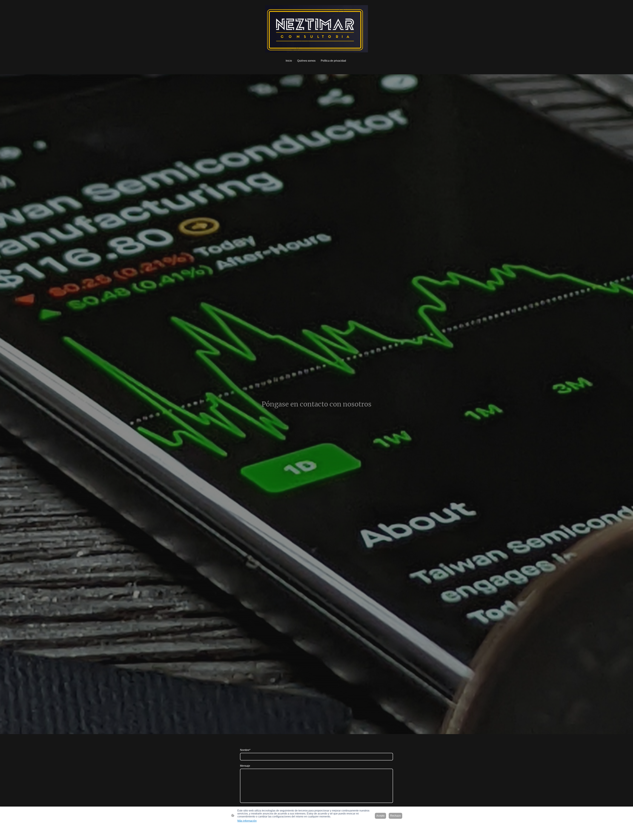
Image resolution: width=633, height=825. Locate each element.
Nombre (245, 750)
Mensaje (245, 765)
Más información (247, 820)
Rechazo (395, 815)
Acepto (380, 815)
